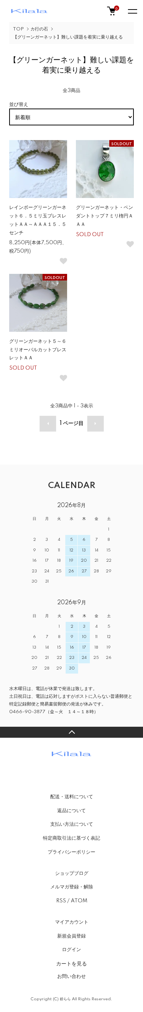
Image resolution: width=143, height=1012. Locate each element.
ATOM (79, 900)
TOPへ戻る (71, 732)
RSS (61, 900)
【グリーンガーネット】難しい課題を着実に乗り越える (68, 37)
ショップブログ (71, 873)
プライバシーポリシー (71, 852)
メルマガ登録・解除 (71, 887)
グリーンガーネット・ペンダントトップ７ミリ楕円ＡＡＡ (104, 216)
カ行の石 (39, 29)
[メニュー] (132, 11)
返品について (71, 810)
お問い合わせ (71, 976)
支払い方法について (71, 824)
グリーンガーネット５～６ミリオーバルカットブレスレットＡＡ (37, 350)
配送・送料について (71, 796)
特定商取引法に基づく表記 (71, 838)
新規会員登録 (71, 936)
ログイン (71, 949)
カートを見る (71, 963)
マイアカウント (71, 922)
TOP (18, 29)
